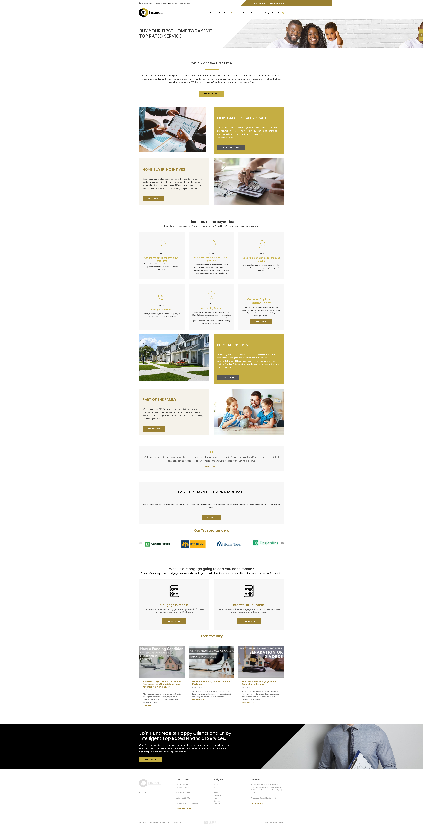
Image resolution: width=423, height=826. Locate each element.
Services (234, 13)
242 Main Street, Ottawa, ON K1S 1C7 (153, 3)
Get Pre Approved (231, 147)
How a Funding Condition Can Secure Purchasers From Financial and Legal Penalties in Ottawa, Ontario (162, 684)
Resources (255, 13)
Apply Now (260, 3)
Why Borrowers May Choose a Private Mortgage (211, 682)
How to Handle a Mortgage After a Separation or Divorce (259, 682)
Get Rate (211, 517)
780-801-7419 (188, 798)
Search (169, 822)
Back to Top (177, 822)
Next (282, 543)
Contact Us (278, 3)
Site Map (162, 822)
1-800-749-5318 (185, 3)
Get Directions (183, 809)
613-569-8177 (173, 3)
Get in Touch (257, 804)
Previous (141, 543)
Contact (275, 13)
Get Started (154, 429)
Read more (147, 705)
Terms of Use (143, 822)
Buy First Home (211, 94)
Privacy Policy (154, 822)
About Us (222, 13)
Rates (245, 13)
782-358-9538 (192, 803)
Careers (217, 801)
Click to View (174, 621)
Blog (267, 13)
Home (212, 13)
